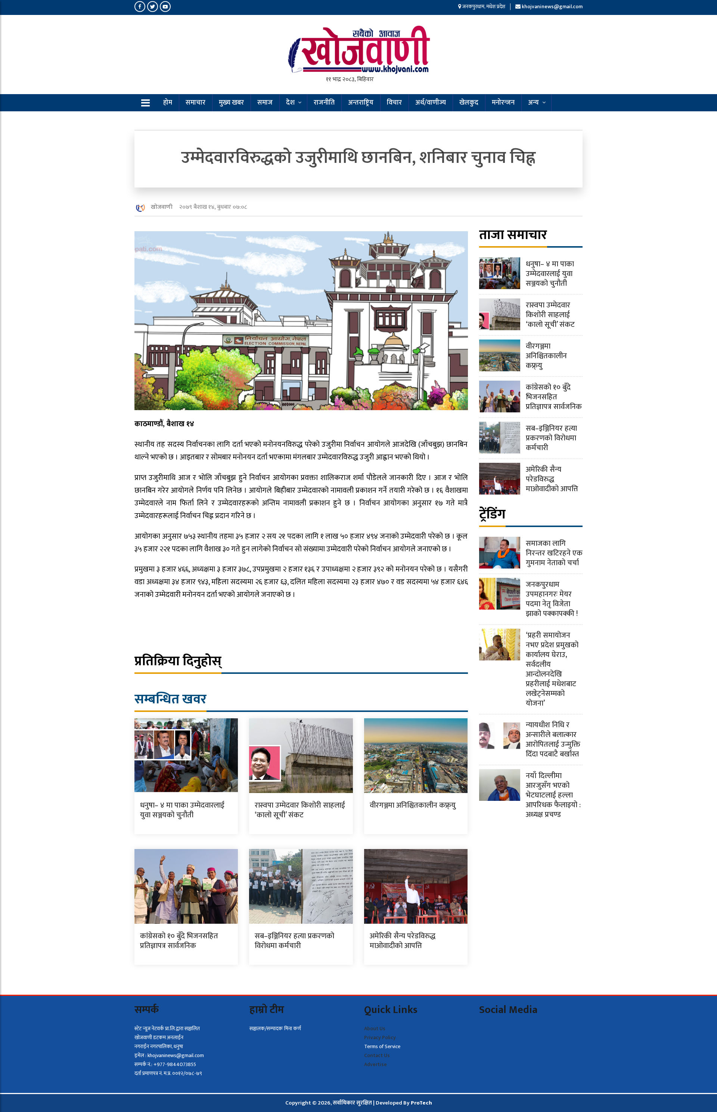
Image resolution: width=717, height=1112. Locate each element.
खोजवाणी (162, 207)
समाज (265, 102)
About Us (374, 1028)
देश (290, 102)
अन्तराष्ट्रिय (360, 102)
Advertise (375, 1064)
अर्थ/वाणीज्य (430, 102)
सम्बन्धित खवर (170, 699)
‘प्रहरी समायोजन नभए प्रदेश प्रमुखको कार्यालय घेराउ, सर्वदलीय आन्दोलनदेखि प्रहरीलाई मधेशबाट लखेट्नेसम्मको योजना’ (552, 669)
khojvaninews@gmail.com (552, 6)
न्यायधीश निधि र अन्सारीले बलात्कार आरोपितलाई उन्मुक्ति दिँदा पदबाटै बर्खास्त (553, 740)
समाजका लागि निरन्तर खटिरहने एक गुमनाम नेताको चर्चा (554, 553)
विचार (394, 102)
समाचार (195, 102)
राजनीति (324, 102)
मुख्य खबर (231, 102)
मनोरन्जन (503, 102)
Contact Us (377, 1055)
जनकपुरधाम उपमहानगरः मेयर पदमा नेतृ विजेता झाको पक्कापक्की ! (552, 599)
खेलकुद (468, 102)
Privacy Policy (380, 1037)
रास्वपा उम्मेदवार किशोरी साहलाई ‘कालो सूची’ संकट (300, 810)
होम (167, 102)
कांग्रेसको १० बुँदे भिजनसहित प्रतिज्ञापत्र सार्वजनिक (179, 941)
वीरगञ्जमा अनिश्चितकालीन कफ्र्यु (413, 805)
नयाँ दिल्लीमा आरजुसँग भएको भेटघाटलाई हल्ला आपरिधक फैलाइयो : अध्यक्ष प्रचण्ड (553, 795)
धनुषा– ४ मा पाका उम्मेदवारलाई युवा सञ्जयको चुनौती (182, 810)
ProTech (421, 1103)
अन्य (533, 102)
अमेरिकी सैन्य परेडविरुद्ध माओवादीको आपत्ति (402, 941)
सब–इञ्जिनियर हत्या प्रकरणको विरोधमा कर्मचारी (294, 941)
